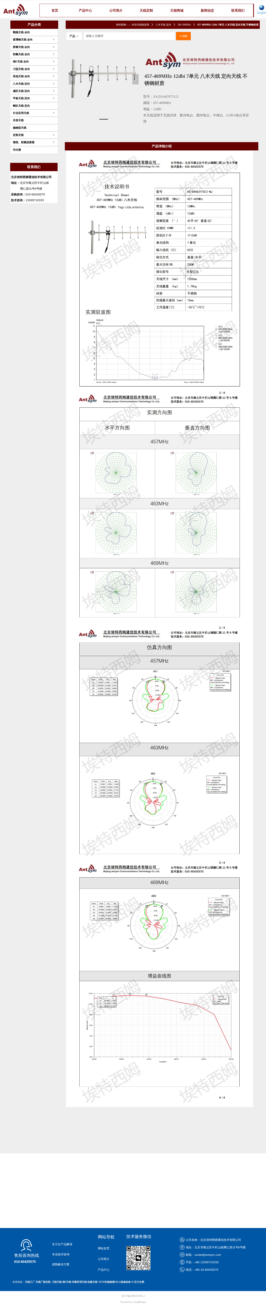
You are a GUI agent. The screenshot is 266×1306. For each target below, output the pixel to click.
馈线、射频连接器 (34, 142)
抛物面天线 (19, 127)
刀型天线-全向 (34, 69)
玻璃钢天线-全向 (34, 39)
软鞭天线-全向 (34, 54)
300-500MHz (184, 24)
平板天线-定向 (34, 98)
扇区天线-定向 (34, 91)
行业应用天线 (34, 113)
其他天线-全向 (34, 76)
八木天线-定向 (34, 83)
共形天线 (18, 120)
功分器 (17, 149)
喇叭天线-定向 (21, 105)
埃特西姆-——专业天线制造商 (132, 24)
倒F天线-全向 (34, 61)
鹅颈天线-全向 (21, 32)
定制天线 (34, 135)
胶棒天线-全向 (34, 47)
